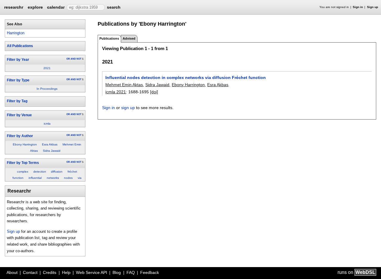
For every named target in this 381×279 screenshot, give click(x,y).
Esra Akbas (49, 144)
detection (39, 171)
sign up (128, 107)
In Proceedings (47, 88)
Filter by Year (18, 59)
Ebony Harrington (25, 144)
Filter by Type (18, 80)
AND (73, 59)
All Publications (20, 46)
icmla (47, 123)
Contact (30, 272)
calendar (56, 7)
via (80, 177)
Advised (129, 38)
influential (35, 177)
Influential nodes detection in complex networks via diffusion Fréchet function (185, 77)
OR (68, 59)
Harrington (15, 33)
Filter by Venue (19, 115)
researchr (13, 7)
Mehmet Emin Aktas (124, 84)
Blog (117, 272)
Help (66, 272)
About (12, 272)
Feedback (149, 272)
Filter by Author (20, 136)
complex (22, 171)
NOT (79, 59)
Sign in (358, 7)
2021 (47, 68)
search (114, 7)
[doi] (154, 91)
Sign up (372, 7)
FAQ (131, 272)
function (18, 177)
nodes (68, 177)
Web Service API (91, 272)
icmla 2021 (115, 91)
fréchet (72, 171)
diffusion (57, 171)
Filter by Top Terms (23, 163)
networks (53, 177)
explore (35, 7)
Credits (49, 272)
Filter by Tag (17, 101)
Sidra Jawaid (51, 150)
